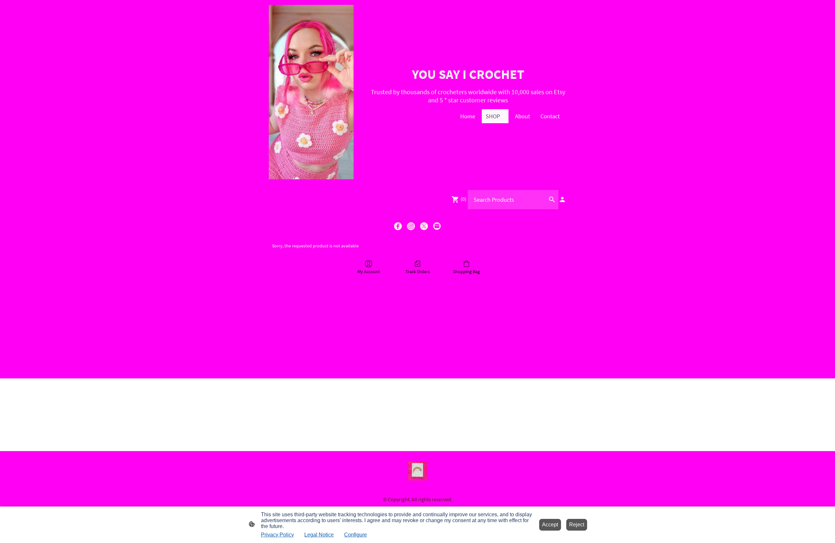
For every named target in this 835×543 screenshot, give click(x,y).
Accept (550, 524)
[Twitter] (424, 226)
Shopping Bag (466, 271)
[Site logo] (311, 92)
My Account (368, 271)
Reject (576, 524)
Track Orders (417, 271)
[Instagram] (411, 226)
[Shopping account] (562, 199)
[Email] (437, 226)
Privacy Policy (277, 534)
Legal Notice (319, 534)
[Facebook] (398, 226)
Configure (355, 534)
